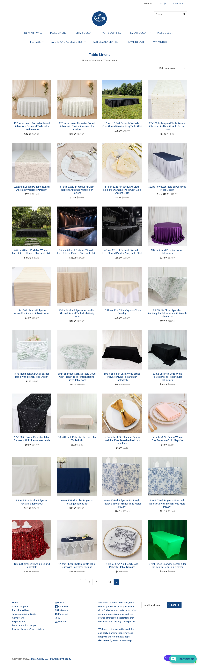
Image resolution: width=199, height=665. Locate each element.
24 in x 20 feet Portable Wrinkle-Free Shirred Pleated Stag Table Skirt (31, 251)
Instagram (63, 610)
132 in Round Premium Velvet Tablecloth (167, 251)
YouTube (62, 621)
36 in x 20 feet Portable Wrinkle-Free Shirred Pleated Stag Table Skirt (77, 251)
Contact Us (18, 617)
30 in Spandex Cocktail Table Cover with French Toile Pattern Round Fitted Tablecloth (77, 376)
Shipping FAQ (19, 621)
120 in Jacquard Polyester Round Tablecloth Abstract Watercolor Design (77, 126)
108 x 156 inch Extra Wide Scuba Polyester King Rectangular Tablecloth (122, 376)
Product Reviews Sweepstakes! (28, 629)
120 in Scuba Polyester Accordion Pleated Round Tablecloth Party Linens (77, 313)
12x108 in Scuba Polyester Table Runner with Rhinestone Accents (32, 438)
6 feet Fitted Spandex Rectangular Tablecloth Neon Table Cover (167, 565)
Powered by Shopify (60, 658)
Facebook (63, 606)
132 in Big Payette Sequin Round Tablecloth (32, 565)
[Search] (184, 14)
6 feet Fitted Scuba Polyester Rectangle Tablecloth (77, 502)
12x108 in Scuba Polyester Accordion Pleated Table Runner (31, 312)
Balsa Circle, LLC (40, 658)
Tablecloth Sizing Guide (24, 613)
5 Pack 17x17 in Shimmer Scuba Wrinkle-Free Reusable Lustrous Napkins (122, 440)
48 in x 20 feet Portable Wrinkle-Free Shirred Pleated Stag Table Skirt (122, 251)
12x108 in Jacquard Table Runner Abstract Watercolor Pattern (31, 188)
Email (61, 602)
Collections (96, 60)
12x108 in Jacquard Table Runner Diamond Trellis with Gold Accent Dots (167, 126)
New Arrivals (33, 32)
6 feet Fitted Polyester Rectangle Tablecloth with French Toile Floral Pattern (167, 503)
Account (147, 3)
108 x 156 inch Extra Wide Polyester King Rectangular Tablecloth (167, 376)
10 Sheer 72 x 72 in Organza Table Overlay (122, 312)
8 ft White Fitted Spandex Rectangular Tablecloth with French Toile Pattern (167, 313)
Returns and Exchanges (24, 625)
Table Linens (58, 32)
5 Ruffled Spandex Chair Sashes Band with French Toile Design (31, 375)
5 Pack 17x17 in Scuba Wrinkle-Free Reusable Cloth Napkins (167, 438)
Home (85, 60)
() (162, 3)
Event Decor (138, 32)
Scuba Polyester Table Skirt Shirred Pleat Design (167, 188)
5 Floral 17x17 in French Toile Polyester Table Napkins (122, 565)
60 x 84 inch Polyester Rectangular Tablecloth (77, 438)
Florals (35, 41)
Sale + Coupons (20, 606)
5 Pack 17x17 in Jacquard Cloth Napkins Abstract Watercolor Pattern (77, 189)
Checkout (178, 3)
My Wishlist (161, 41)
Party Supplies (111, 32)
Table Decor (165, 32)
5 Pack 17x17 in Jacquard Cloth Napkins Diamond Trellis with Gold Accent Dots (122, 189)
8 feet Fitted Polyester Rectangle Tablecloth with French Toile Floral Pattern (122, 503)
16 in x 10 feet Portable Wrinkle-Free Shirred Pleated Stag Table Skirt (122, 125)
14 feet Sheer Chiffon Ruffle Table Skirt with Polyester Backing (76, 565)
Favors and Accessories (66, 41)
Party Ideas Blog (20, 610)
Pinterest (63, 613)
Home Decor (135, 41)
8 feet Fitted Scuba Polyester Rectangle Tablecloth (32, 502)
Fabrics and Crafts (105, 41)
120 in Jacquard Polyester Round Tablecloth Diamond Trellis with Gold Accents (32, 126)
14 (109, 582)
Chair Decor (83, 32)
